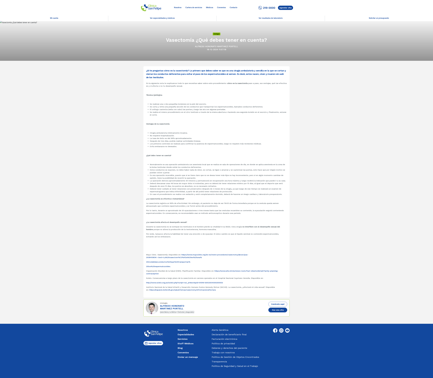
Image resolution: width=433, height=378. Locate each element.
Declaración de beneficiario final (229, 334)
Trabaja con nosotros (223, 352)
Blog (180, 348)
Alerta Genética (220, 330)
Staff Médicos (185, 343)
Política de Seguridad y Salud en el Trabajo (235, 366)
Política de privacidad (223, 343)
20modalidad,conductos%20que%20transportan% (168, 262)
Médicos (209, 8)
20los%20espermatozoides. (158, 266)
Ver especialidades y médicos (162, 18)
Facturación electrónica (224, 339)
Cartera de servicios (193, 8)
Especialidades (186, 334)
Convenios (221, 8)
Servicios (183, 339)
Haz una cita (278, 310)
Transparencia (219, 361)
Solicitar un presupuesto (379, 18)
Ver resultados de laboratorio (271, 18)
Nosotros (177, 8)
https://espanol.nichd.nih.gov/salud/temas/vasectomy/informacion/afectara (182, 290)
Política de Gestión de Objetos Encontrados (235, 357)
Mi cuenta (54, 18)
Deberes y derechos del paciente (229, 348)
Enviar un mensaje (188, 357)
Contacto (233, 8)
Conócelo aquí (277, 304)
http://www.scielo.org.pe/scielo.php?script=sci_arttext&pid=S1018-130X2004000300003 (184, 283)
